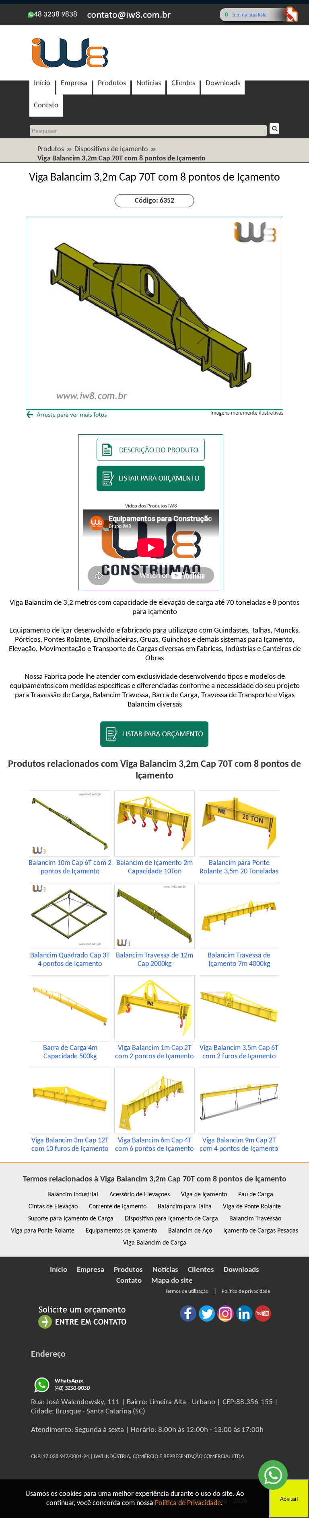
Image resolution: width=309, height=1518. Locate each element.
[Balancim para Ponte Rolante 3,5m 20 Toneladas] (239, 855)
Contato (46, 105)
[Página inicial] (69, 66)
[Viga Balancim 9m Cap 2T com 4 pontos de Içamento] (239, 1132)
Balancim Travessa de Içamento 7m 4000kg (239, 960)
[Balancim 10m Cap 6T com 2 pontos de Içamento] (70, 855)
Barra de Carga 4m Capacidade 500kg (70, 1052)
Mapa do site (172, 1281)
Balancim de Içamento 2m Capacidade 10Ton (154, 867)
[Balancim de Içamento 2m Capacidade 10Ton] (154, 855)
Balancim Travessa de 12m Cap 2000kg (154, 960)
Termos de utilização (186, 1291)
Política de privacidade (246, 1291)
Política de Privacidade (188, 1503)
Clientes (183, 83)
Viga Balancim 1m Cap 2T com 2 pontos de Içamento (154, 1052)
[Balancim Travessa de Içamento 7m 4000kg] (239, 947)
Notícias (148, 83)
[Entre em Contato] (82, 1328)
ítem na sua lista (249, 15)
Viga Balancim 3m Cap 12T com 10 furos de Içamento (70, 1145)
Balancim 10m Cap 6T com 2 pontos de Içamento (70, 867)
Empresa (74, 83)
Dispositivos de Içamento (111, 149)
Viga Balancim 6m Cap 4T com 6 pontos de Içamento (154, 1145)
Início (42, 83)
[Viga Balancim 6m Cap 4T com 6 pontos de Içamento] (154, 1132)
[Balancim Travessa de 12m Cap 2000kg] (154, 947)
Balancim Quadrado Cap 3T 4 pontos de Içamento (70, 960)
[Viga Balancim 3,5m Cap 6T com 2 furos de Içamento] (239, 1039)
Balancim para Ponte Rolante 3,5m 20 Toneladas (239, 867)
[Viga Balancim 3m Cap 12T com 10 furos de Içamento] (70, 1132)
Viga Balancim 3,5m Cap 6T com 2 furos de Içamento (239, 1052)
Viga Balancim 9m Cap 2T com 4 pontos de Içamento (239, 1145)
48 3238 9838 (55, 14)
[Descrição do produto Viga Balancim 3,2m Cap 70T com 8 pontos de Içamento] (151, 459)
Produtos (112, 83)
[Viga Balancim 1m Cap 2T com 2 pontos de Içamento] (154, 1039)
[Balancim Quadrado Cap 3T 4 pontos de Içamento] (70, 947)
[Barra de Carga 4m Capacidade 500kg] (70, 1039)
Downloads (223, 83)
